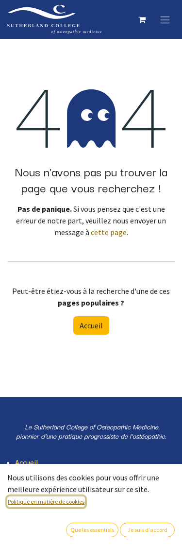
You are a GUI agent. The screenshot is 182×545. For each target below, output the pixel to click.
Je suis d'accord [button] (147, 529)
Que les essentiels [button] (92, 529)
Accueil (91, 325)
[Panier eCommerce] (141, 19)
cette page (109, 232)
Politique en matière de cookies (46, 501)
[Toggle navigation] (165, 19)
